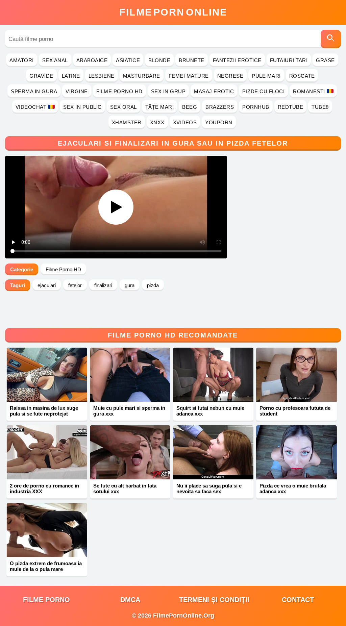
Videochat (31, 107)
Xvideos (185, 122)
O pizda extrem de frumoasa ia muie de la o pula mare (46, 566)
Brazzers (219, 107)
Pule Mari (266, 76)
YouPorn (218, 122)
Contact (298, 599)
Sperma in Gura (34, 91)
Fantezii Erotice (237, 60)
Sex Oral (123, 107)
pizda (153, 285)
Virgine (77, 91)
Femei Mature (189, 76)
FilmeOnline (173, 12)
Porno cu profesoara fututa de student (295, 411)
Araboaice (92, 60)
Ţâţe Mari (159, 107)
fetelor (75, 285)
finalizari (103, 285)
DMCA (130, 599)
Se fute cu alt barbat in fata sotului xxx (124, 488)
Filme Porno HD (119, 91)
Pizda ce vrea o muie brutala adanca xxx (293, 488)
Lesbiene (102, 76)
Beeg (189, 107)
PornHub (255, 107)
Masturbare (141, 76)
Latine (71, 76)
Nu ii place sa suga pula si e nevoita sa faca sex (209, 488)
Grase (325, 60)
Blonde (159, 60)
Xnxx (157, 122)
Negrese (230, 76)
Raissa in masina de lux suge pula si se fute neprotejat (44, 411)
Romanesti (309, 91)
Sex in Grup (168, 91)
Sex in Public (82, 107)
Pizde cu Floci (263, 91)
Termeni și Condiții (214, 599)
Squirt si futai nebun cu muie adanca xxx (210, 411)
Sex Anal (55, 60)
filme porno (46, 599)
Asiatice (128, 60)
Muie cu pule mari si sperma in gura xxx (129, 411)
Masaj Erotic (214, 91)
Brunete (191, 60)
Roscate (302, 76)
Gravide (41, 76)
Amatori (21, 60)
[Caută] (331, 39)
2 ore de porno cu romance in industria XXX (44, 488)
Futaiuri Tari (289, 60)
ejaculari (47, 285)
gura (129, 285)
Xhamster (127, 122)
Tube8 (320, 107)
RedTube (290, 107)
